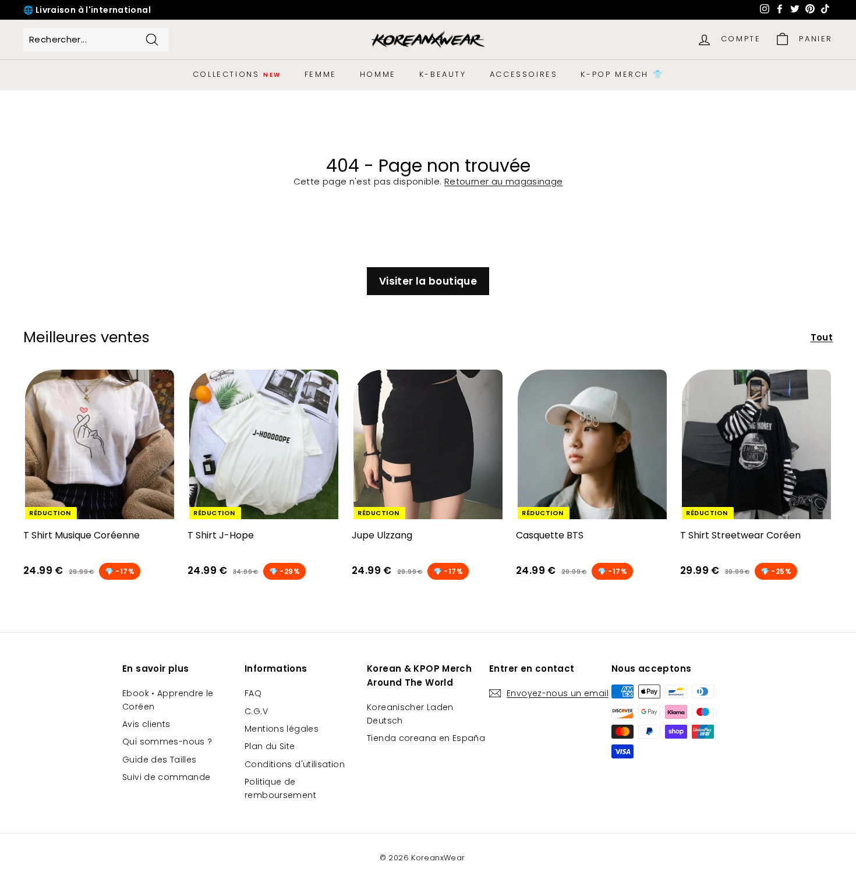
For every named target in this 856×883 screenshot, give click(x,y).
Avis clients (146, 724)
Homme (378, 74)
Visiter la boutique (428, 281)
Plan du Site (270, 746)
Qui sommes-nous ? (167, 741)
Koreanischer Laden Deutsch (410, 713)
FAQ (253, 693)
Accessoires (524, 74)
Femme (321, 74)
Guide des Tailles (159, 759)
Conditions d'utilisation (295, 764)
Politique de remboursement (280, 788)
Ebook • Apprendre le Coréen (168, 699)
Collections (237, 74)
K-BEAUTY (442, 74)
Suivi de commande (166, 777)
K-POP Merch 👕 (622, 74)
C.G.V (256, 711)
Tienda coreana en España (426, 738)
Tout (822, 337)
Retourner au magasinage (503, 181)
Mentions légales (282, 729)
